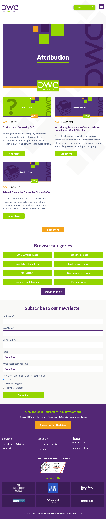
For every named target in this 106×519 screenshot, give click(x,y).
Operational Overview (79, 273)
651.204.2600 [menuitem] (80, 440)
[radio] (53, 379)
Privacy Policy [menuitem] (80, 447)
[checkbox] (53, 383)
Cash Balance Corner (79, 263)
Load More (53, 229)
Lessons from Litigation (27, 282)
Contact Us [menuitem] (43, 449)
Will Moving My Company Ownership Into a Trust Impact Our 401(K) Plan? (77, 128)
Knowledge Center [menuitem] (48, 444)
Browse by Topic (53, 291)
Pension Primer (79, 282)
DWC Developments (27, 254)
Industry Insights (79, 254)
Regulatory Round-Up (27, 263)
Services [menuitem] (7, 438)
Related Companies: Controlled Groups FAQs (26, 192)
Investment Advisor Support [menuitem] (13, 445)
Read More (14, 153)
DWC (5, 122)
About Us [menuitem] (42, 438)
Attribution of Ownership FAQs (19, 127)
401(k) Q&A (27, 273)
